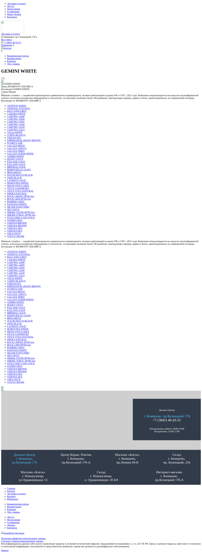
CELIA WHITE (14, 132)
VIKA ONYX (14, 233)
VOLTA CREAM (15, 236)
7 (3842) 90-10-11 (12, 42)
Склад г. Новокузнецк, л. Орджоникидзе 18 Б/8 (101, 476)
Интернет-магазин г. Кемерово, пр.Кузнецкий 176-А (169, 476)
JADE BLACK (14, 177)
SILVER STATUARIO (18, 207)
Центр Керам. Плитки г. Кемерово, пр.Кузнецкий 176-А (76, 458)
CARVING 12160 (16, 124)
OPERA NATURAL (17, 193)
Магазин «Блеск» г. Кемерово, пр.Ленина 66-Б (127, 458)
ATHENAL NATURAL (18, 108)
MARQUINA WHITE (18, 183)
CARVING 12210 (16, 127)
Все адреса (6, 39)
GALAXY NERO (16, 151)
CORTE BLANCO (16, 135)
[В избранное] (2, 93)
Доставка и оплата (10, 34)
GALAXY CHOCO (16, 148)
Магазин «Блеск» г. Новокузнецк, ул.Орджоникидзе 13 (33, 476)
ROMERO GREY (16, 201)
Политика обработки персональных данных (23, 538)
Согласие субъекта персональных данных (22, 541)
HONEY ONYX (15, 159)
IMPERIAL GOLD (16, 167)
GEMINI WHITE (15, 156)
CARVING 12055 (16, 121)
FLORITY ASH (14, 143)
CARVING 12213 (16, 129)
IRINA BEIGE (14, 172)
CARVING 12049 (16, 116)
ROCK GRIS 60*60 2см (19, 199)
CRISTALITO (14, 137)
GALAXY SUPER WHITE (20, 153)
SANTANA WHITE (17, 204)
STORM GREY (15, 220)
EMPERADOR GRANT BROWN (24, 140)
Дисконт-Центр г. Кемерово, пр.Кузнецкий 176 (24, 458)
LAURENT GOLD (16, 180)
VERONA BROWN (17, 223)
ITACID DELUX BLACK (20, 175)
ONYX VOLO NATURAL (20, 191)
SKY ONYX (13, 209)
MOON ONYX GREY (18, 185)
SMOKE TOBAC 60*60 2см (21, 215)
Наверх (5, 550)
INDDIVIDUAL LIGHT (19, 169)
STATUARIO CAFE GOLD (21, 217)
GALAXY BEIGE (16, 145)
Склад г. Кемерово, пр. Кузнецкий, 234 (176, 458)
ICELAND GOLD (16, 161)
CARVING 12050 (16, 119)
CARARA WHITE (16, 113)
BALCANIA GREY (17, 111)
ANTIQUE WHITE (16, 105)
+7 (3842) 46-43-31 (167, 420)
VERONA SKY (15, 228)
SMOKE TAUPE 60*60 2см (21, 212)
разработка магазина (14, 533)
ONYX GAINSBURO (18, 188)
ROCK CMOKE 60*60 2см (20, 196)
